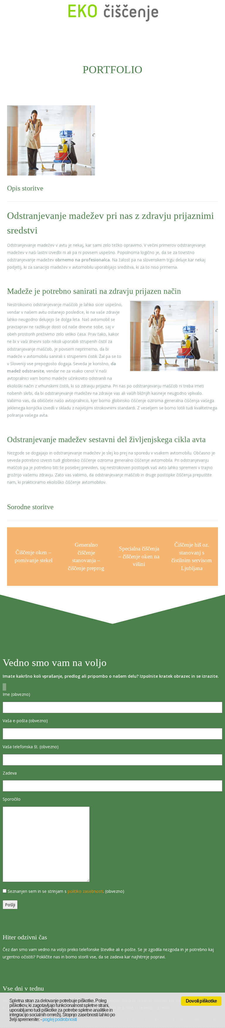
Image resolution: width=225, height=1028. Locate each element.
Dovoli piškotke (201, 1000)
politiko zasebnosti (85, 891)
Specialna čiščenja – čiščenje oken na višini (138, 556)
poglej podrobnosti (59, 1019)
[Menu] (213, 12)
